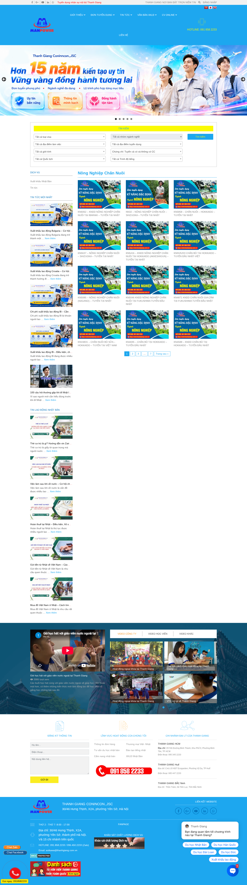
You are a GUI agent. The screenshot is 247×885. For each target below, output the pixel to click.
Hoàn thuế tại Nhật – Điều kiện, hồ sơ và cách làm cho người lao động (50, 525)
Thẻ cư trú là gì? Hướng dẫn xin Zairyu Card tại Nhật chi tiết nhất (51, 445)
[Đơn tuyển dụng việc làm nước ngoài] (123, 80)
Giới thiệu (76, 15)
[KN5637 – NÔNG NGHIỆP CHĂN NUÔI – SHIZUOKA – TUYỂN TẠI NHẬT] (99, 235)
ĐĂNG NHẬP (210, 2)
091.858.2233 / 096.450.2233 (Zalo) (69, 845)
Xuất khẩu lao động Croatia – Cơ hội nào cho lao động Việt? (49, 272)
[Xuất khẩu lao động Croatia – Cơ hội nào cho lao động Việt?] (51, 255)
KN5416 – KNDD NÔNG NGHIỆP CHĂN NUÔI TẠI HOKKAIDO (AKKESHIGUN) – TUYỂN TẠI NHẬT (147, 256)
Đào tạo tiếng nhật (136, 750)
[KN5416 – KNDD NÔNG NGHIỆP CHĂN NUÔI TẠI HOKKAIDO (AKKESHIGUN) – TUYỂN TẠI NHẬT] (147, 235)
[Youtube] (43, 2)
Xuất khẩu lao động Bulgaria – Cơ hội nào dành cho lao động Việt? (50, 232)
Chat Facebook (15, 852)
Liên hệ (123, 35)
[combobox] (70, 137)
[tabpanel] (136, 673)
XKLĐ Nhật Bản (134, 756)
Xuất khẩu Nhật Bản (41, 181)
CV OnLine (168, 15)
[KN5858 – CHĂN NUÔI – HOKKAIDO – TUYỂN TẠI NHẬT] (195, 194)
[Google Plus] (37, 2)
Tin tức (125, 15)
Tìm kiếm (200, 136)
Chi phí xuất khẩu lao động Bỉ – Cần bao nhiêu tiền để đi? (49, 313)
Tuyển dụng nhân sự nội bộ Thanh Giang (79, 2)
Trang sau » (162, 353)
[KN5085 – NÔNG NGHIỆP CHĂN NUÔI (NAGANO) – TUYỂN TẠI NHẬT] (99, 280)
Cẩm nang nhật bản (104, 756)
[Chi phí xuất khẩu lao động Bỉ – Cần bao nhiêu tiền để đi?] (51, 295)
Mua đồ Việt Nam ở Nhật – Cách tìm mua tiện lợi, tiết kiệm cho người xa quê (51, 606)
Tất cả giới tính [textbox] (43, 151)
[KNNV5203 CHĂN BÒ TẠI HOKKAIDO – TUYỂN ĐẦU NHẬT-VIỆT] (195, 235)
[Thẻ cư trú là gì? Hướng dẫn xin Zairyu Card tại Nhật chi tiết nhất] (51, 427)
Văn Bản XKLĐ (145, 15)
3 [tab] (124, 119)
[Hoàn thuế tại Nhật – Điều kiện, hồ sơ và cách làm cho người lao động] (51, 508)
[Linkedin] (48, 2)
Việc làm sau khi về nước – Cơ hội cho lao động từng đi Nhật (50, 485)
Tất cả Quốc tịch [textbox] (44, 159)
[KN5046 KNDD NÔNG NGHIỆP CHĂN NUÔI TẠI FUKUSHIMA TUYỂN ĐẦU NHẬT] (147, 280)
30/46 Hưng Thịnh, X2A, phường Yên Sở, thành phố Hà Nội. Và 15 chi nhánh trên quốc (63, 835)
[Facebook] (32, 2)
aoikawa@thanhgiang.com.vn (61, 850)
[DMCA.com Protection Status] (40, 855)
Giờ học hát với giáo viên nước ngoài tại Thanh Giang (58, 675)
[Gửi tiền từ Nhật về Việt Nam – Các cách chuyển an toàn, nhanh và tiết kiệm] (51, 548)
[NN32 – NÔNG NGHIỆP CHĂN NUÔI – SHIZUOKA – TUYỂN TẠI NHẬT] (147, 194)
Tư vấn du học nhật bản (107, 750)
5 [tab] (131, 119)
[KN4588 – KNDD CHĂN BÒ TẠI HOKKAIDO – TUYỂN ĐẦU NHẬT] (195, 324)
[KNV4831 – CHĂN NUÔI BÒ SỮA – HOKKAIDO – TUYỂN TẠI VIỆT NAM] (99, 324)
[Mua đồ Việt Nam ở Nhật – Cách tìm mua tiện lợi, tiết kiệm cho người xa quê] (51, 588)
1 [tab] (116, 119)
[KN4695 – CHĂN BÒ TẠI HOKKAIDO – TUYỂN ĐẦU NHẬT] (147, 324)
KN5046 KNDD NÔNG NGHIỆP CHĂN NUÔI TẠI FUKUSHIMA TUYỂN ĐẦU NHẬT (146, 300)
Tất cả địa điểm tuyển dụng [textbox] (126, 144)
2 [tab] (120, 119)
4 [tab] (127, 119)
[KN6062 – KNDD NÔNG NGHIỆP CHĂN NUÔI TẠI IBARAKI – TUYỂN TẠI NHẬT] (99, 194)
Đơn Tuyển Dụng (101, 15)
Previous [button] (4, 79)
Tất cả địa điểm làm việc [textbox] (48, 144)
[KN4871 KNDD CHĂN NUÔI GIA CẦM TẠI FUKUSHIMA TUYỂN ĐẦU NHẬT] (195, 280)
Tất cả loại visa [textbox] (43, 137)
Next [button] (242, 79)
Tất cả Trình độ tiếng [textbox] (123, 159)
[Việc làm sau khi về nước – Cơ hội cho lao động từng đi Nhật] (51, 467)
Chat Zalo (12, 847)
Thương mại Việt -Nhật (138, 744)
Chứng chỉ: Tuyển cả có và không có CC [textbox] (133, 151)
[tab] (127, 633)
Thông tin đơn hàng (104, 744)
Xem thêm (50, 238)
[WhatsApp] (53, 2)
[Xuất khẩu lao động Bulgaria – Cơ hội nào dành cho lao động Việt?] (51, 214)
